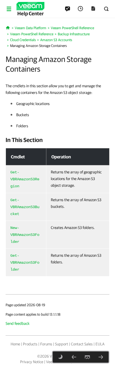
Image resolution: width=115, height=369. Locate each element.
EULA (99, 344)
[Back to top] (87, 357)
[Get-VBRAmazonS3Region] (100, 357)
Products (30, 344)
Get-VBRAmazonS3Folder (24, 262)
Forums (46, 344)
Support (61, 344)
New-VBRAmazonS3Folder (24, 235)
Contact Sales (82, 344)
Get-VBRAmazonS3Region (24, 179)
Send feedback (18, 323)
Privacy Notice (31, 362)
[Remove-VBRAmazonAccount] (74, 357)
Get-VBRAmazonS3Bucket (24, 207)
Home (15, 344)
